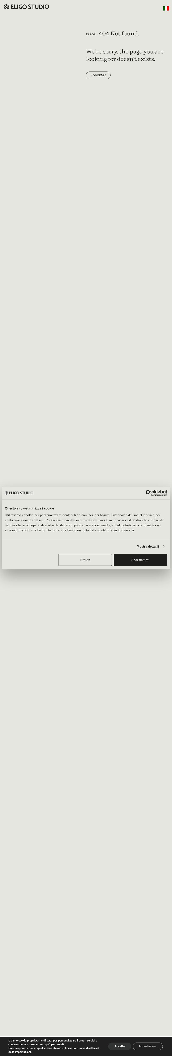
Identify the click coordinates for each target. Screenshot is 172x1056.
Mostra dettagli (148, 546)
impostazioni (23, 1052)
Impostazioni (147, 1046)
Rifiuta (85, 559)
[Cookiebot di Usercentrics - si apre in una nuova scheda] (148, 493)
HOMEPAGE (98, 75)
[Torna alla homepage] (26, 6)
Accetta (120, 1046)
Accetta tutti (140, 559)
